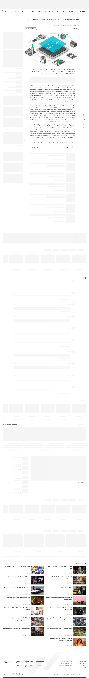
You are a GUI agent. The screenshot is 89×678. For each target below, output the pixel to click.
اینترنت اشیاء (60, 98)
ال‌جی (71, 91)
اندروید (55, 109)
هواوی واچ (72, 117)
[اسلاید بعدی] (1, 140)
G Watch (34, 115)
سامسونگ (66, 91)
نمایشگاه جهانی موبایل (60, 87)
